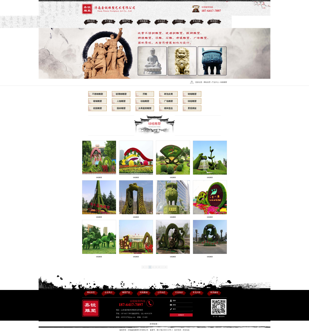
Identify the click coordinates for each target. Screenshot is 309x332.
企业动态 (161, 21)
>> (165, 267)
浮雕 (145, 94)
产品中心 (215, 82)
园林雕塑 (121, 108)
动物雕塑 (144, 101)
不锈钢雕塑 (97, 94)
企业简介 (108, 292)
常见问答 (196, 292)
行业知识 (179, 21)
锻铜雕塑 (97, 101)
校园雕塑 (97, 108)
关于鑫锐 (108, 21)
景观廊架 (192, 108)
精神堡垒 (168, 108)
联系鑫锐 (214, 292)
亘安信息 (186, 330)
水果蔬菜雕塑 (144, 108)
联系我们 (214, 21)
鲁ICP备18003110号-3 (165, 330)
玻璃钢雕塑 (121, 94)
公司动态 (161, 292)
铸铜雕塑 (192, 94)
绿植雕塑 (223, 82)
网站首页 (91, 21)
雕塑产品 (126, 21)
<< (143, 267)
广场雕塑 (168, 101)
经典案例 (144, 21)
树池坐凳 (168, 94)
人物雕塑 (121, 101)
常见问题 (196, 21)
